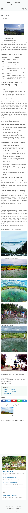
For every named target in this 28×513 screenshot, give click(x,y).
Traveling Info (14, 2)
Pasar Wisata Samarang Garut (10, 482)
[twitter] (8, 401)
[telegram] (24, 401)
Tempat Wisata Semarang (9, 389)
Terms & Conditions (10, 508)
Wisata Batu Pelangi (8, 471)
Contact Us (13, 506)
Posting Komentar (11, 18)
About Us (8, 506)
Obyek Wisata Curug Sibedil (9, 477)
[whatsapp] (19, 401)
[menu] (3, 9)
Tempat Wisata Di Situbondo (10, 391)
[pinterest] (13, 401)
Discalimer (19, 506)
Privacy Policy (18, 508)
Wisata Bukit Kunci (8, 393)
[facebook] (3, 401)
